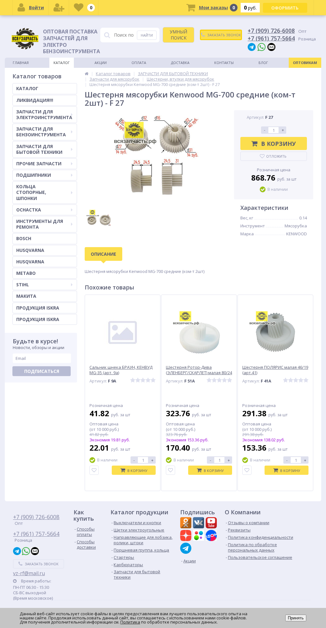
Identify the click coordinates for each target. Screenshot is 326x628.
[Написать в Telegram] (252, 46)
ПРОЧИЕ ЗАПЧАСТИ (38, 164)
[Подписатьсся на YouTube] (212, 523)
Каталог (61, 62)
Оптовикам (305, 62)
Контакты (224, 62)
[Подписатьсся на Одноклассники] (186, 523)
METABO (26, 273)
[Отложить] (94, 470)
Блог (263, 62)
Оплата (138, 62)
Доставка (180, 62)
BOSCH (23, 238)
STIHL (22, 285)
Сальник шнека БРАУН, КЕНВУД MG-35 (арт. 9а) (120, 370)
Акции (101, 62)
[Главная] (87, 73)
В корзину (278, 143)
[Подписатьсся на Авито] (199, 536)
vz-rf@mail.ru (29, 573)
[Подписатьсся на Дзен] (186, 536)
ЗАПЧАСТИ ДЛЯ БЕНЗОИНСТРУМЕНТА (41, 132)
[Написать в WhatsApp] (262, 46)
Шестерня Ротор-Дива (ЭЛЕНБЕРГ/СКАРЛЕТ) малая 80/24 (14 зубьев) (199, 373)
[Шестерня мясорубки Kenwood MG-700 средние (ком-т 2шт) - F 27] (156, 156)
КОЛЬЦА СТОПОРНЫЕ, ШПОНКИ (31, 192)
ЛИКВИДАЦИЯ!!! (34, 100)
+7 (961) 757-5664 (271, 38)
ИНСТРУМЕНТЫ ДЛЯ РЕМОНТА (39, 224)
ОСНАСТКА (28, 210)
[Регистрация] (59, 7)
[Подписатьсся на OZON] (212, 536)
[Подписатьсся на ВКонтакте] (199, 523)
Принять (296, 618)
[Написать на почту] (271, 46)
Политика (130, 622)
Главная (21, 62)
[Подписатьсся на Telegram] (186, 548)
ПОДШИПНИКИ (33, 175)
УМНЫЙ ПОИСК (178, 34)
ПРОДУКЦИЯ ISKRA (37, 308)
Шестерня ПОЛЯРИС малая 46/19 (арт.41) (275, 370)
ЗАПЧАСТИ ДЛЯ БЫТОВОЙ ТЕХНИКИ (39, 149)
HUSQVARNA (30, 250)
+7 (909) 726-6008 (271, 30)
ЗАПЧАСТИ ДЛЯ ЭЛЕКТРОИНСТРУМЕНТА (44, 114)
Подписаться (41, 371)
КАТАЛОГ (27, 88)
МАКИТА (26, 296)
